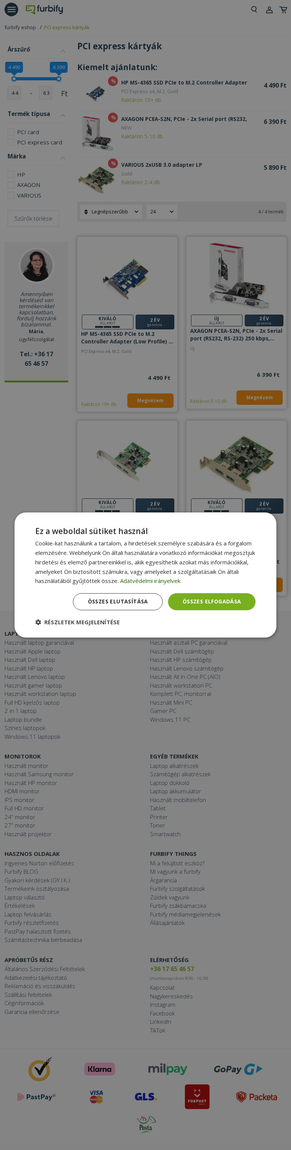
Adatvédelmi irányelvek (150, 580)
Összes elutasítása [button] (118, 601)
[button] (77, 622)
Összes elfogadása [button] (212, 601)
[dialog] (145, 575)
